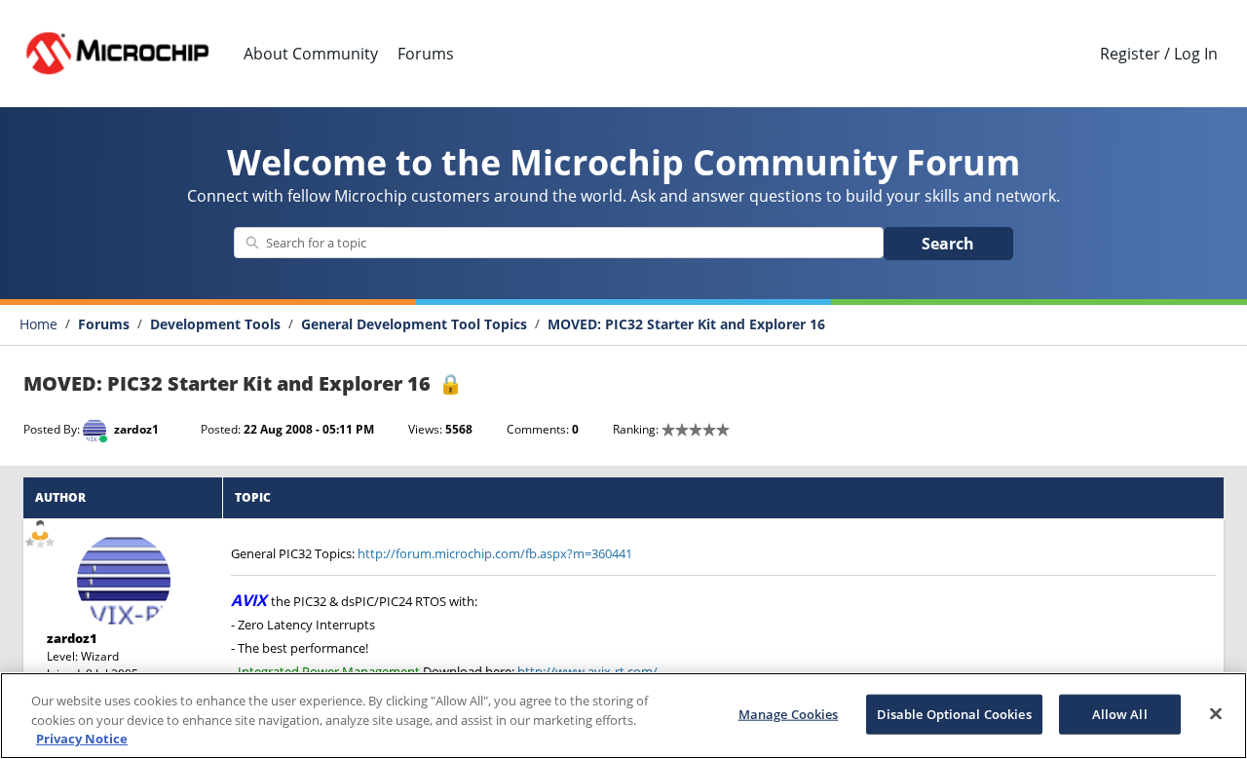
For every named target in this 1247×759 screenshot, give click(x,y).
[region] (623, 715)
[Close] (1215, 713)
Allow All (1120, 713)
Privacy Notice (82, 738)
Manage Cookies (788, 713)
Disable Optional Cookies (954, 713)
